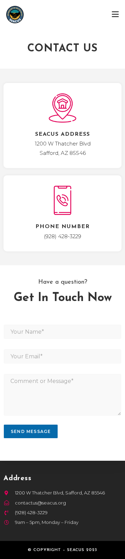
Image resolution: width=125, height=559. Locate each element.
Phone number (62, 227)
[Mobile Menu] (115, 14)
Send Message (31, 431)
